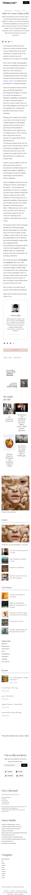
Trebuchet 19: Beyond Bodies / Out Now (15, 545)
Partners (3, 869)
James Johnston (5, 649)
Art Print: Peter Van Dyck (16, 621)
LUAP (3, 651)
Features (4, 865)
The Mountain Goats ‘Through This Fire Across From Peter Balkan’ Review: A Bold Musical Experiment (21, 422)
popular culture (8, 81)
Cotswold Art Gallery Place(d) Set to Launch (12, 826)
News (3, 867)
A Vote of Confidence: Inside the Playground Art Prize (14, 839)
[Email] (9, 41)
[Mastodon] (6, 41)
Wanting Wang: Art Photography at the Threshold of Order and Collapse (9, 460)
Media (15, 892)
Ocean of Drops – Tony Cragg (10, 688)
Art (2, 861)
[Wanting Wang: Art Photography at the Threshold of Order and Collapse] (9, 443)
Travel (3, 877)
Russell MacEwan (6, 654)
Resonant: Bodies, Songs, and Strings (12, 712)
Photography (17, 357)
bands (5, 357)
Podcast (3, 871)
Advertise (6, 891)
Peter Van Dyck (5, 661)
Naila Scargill (7, 10)
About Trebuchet (5, 859)
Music (10, 357)
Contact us (12, 891)
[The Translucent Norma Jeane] (9, 408)
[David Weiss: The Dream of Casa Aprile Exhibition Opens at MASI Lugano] (21, 439)
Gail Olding (4, 659)
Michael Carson (5, 646)
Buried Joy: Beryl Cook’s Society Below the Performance (14, 832)
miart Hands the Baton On (7, 841)
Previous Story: (11, 372)
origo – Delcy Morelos (8, 696)
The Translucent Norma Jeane (9, 419)
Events (3, 863)
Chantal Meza (5, 656)
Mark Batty (4, 643)
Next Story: (12, 385)
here (10, 296)
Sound (3, 875)
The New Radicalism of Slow (8, 835)
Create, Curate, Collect (21, 736)
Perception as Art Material (17, 567)
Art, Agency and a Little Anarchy (9, 843)
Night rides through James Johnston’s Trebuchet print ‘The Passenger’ (18, 605)
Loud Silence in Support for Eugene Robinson (12, 837)
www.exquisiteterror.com (13, 334)
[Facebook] (3, 41)
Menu (26, 2)
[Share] (12, 41)
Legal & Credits (9, 892)
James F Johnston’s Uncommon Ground (11, 828)
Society (24, 10)
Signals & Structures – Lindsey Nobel (12, 704)
